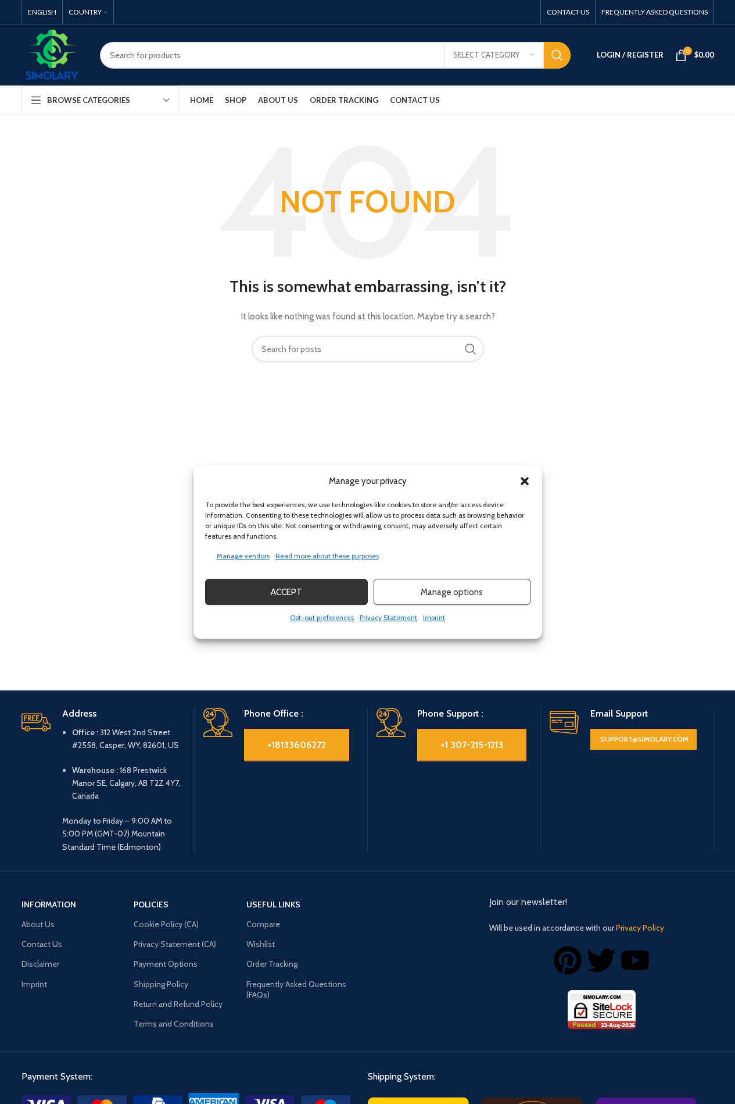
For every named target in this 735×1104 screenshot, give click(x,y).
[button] (524, 481)
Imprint (434, 617)
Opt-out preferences (322, 617)
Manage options (452, 592)
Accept (286, 592)
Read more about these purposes (327, 555)
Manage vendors (243, 555)
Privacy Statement (388, 617)
